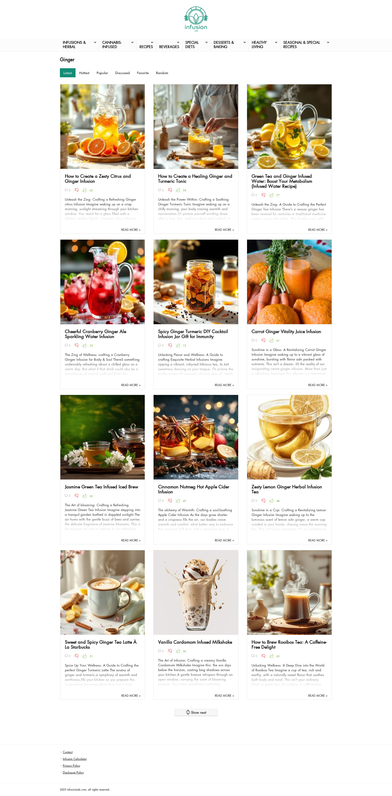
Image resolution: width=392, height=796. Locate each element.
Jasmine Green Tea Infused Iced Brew (101, 486)
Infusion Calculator (75, 759)
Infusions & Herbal (74, 44)
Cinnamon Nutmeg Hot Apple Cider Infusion (193, 489)
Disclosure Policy (73, 772)
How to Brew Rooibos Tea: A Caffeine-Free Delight (289, 644)
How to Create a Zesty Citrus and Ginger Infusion (98, 178)
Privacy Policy (71, 765)
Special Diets (191, 44)
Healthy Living (259, 44)
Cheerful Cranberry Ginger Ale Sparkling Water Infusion (95, 333)
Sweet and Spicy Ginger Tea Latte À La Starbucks (101, 644)
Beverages (169, 46)
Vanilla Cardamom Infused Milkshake (195, 642)
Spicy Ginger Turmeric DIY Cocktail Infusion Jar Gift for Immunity (193, 333)
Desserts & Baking (224, 44)
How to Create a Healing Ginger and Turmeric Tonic (195, 178)
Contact (68, 752)
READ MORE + (131, 229)
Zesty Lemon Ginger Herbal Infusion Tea (287, 489)
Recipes (146, 46)
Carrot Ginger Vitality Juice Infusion (286, 331)
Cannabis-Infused (111, 44)
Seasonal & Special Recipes (301, 44)
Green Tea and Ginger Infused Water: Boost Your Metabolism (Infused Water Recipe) (282, 181)
